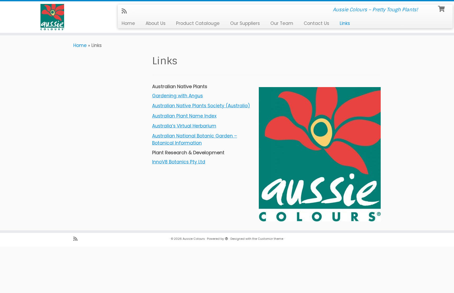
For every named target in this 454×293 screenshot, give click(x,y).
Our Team (281, 23)
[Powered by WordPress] (226, 237)
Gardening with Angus (177, 96)
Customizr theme (270, 239)
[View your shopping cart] (442, 8)
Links (345, 23)
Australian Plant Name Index (184, 116)
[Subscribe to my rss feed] (126, 11)
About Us (156, 23)
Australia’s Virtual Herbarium (184, 126)
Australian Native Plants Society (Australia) (201, 106)
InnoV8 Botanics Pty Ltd (178, 162)
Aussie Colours (194, 239)
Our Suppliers (245, 23)
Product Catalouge (198, 23)
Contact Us (316, 23)
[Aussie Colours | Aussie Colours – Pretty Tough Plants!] (52, 17)
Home (128, 23)
